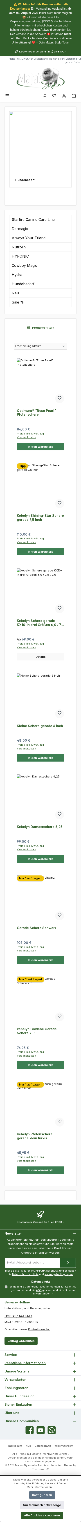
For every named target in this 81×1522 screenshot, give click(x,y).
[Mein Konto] (64, 96)
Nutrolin (19, 247)
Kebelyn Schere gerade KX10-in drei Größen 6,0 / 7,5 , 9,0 (40, 623)
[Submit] (68, 1263)
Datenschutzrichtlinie (25, 1274)
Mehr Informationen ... (40, 1487)
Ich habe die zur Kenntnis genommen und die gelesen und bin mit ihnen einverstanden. (42, 1290)
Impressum (15, 1445)
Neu (15, 293)
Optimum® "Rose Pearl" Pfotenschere (36, 413)
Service (10, 1355)
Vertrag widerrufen (21, 1341)
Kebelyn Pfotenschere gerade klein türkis (34, 1136)
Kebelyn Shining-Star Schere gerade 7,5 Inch (40, 517)
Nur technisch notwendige (42, 1505)
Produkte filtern (43, 327)
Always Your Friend (28, 238)
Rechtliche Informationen (25, 1363)
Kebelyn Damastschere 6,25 (40, 827)
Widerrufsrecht (63, 1445)
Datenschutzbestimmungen (42, 1286)
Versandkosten (17, 1457)
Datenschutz (43, 1445)
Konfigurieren (42, 1495)
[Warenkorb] (74, 96)
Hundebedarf (23, 284)
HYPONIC (20, 256)
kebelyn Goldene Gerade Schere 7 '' (37, 1031)
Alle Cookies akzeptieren (42, 1515)
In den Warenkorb (40, 446)
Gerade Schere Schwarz (36, 928)
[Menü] (7, 96)
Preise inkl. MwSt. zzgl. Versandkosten (31, 435)
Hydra (17, 274)
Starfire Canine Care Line (33, 219)
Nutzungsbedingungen (59, 1274)
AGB (39, 1290)
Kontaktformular (39, 1329)
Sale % (18, 302)
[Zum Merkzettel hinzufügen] (59, 398)
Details (40, 656)
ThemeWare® (40, 1469)
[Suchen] (45, 96)
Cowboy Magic (24, 265)
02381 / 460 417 (18, 1316)
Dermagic (20, 228)
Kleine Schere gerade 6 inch (40, 726)
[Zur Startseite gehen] (40, 78)
